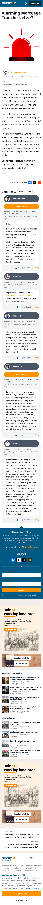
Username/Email (8, 571)
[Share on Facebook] (30, 182)
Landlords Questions (20, 85)
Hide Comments (25, 191)
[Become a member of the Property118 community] (21, 629)
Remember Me (9, 595)
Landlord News (7, 85)
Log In (21, 590)
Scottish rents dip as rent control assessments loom (22, 742)
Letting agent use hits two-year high (24, 732)
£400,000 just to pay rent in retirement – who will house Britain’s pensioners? (25, 688)
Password (5, 580)
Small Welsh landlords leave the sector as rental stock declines (25, 752)
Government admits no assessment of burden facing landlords (24, 698)
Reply (37, 268)
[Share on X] (34, 182)
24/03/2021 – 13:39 (24, 295)
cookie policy (34, 888)
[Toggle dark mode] (25, 3)
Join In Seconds (30, 547)
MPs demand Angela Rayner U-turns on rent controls (25, 723)
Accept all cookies (21, 894)
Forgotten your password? (26, 595)
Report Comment (27, 268)
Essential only (21, 900)
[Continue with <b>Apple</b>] (19, 560)
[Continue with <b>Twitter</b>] (24, 560)
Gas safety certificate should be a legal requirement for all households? (22, 835)
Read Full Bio (21, 206)
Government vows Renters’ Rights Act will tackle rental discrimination (24, 679)
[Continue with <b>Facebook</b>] (13, 560)
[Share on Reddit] (39, 182)
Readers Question (18, 72)
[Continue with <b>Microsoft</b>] (30, 560)
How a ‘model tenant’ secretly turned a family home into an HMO (25, 708)
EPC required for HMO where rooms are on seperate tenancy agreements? (21, 845)
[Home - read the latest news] (12, 3)
